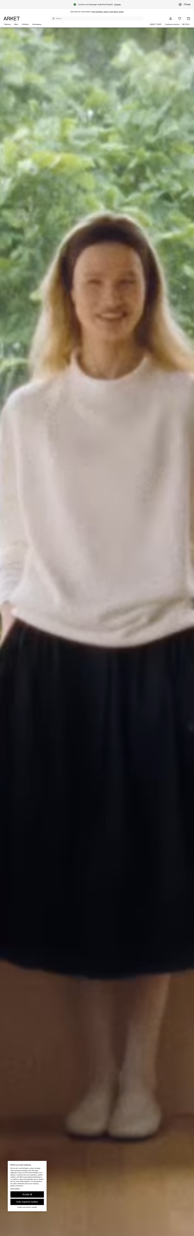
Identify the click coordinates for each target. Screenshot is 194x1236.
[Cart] (188, 18)
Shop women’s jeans (99, 12)
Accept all (27, 1194)
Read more (15, 1189)
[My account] (170, 18)
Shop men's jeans (116, 12)
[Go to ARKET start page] (12, 18)
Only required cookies (27, 1202)
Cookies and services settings (27, 1207)
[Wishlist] (179, 18)
